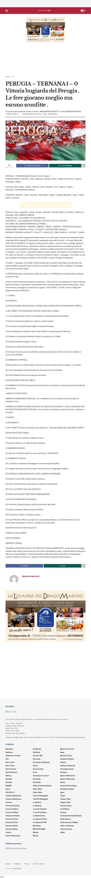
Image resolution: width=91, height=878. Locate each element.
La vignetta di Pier (40, 819)
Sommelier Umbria (67, 789)
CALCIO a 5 (10, 792)
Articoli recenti (11, 772)
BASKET (9, 786)
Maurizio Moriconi (12, 114)
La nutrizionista (39, 816)
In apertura (37, 802)
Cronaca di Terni (12, 819)
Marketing (37, 826)
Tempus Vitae (65, 799)
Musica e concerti (67, 749)
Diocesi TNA (37, 756)
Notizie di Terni (66, 756)
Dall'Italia (36, 752)
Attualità (9, 779)
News (62, 752)
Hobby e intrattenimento (42, 786)
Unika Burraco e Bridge (69, 822)
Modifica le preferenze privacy (16, 848)
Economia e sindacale (41, 762)
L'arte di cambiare (40, 809)
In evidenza (37, 806)
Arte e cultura (11, 769)
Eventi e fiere (38, 769)
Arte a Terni (10, 762)
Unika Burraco (65, 819)
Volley (62, 832)
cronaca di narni (12, 809)
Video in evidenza (67, 826)
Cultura (8, 832)
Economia (37, 759)
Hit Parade (37, 779)
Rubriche (63, 772)
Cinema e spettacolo (13, 796)
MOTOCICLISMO (39, 829)
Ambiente (9, 752)
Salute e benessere (67, 776)
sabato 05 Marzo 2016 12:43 (32, 114)
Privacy (26, 864)
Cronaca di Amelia (12, 806)
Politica (63, 762)
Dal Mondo (37, 749)
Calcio (8, 789)
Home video (37, 789)
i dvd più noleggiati (40, 796)
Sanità (62, 782)
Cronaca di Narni (12, 812)
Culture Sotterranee (13, 836)
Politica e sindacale (67, 766)
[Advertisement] (45, 3)
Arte (7, 759)
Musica (35, 832)
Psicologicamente (67, 769)
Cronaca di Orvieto (13, 816)
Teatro (62, 796)
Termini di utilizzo (38, 864)
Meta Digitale (17, 869)
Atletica (8, 776)
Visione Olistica (66, 829)
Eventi (35, 766)
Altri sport (9, 749)
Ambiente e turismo (13, 756)
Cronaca (9, 802)
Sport (12, 77)
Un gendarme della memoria (71, 816)
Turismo (63, 812)
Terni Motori (64, 809)
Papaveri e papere (67, 759)
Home (7, 77)
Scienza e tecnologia (68, 786)
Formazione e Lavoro (41, 776)
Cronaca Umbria (12, 826)
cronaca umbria (12, 829)
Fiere (35, 772)
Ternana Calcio (52, 114)
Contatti (8, 864)
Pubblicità (17, 864)
